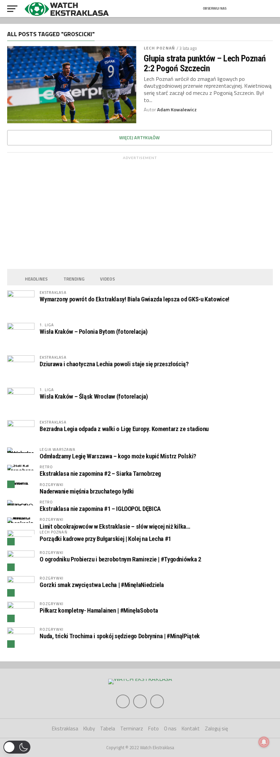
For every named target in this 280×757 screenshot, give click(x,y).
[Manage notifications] (263, 742)
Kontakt (191, 728)
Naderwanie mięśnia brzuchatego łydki (87, 491)
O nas (170, 728)
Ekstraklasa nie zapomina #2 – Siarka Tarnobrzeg (100, 473)
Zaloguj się (216, 728)
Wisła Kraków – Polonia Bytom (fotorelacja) (94, 331)
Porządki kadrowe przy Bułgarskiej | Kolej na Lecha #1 (105, 538)
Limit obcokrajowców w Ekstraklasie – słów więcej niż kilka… (115, 526)
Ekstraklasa (65, 728)
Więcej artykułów (139, 137)
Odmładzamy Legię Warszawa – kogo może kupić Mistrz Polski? (118, 456)
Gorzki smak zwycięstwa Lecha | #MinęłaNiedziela (102, 584)
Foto (153, 728)
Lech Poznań (159, 48)
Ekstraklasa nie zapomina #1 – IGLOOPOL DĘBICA (100, 508)
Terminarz (131, 728)
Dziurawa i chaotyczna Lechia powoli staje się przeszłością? (114, 364)
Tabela (107, 728)
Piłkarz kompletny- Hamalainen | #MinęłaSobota (99, 610)
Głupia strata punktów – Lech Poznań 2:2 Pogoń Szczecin (205, 63)
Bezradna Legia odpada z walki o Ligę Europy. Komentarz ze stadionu (124, 428)
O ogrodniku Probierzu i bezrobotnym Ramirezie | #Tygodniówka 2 (120, 559)
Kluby (89, 728)
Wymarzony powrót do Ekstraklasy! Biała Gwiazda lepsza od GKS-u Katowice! (134, 299)
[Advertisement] (139, 211)
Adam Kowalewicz (177, 109)
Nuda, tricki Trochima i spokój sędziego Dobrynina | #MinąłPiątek (119, 636)
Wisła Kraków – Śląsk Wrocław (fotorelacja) (94, 396)
